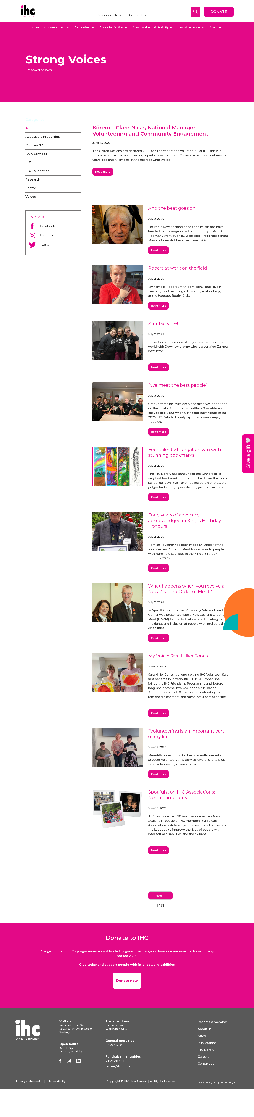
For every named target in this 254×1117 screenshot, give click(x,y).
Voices (30, 196)
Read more (102, 171)
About (214, 27)
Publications (207, 1043)
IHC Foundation (37, 171)
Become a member (212, 1022)
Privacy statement (27, 1081)
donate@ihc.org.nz (118, 1066)
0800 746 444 (115, 1060)
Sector (30, 188)
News (202, 1036)
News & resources (189, 27)
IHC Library (206, 1050)
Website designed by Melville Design (217, 1082)
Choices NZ (34, 145)
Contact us (137, 15)
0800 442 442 (115, 1045)
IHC (28, 162)
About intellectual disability (150, 27)
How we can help (54, 27)
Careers (203, 1056)
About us (204, 1029)
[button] (56, 27)
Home (35, 27)
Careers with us (108, 15)
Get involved (83, 27)
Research (32, 179)
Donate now (127, 981)
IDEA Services (36, 154)
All (27, 128)
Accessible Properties (42, 137)
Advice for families (111, 27)
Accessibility (57, 1081)
